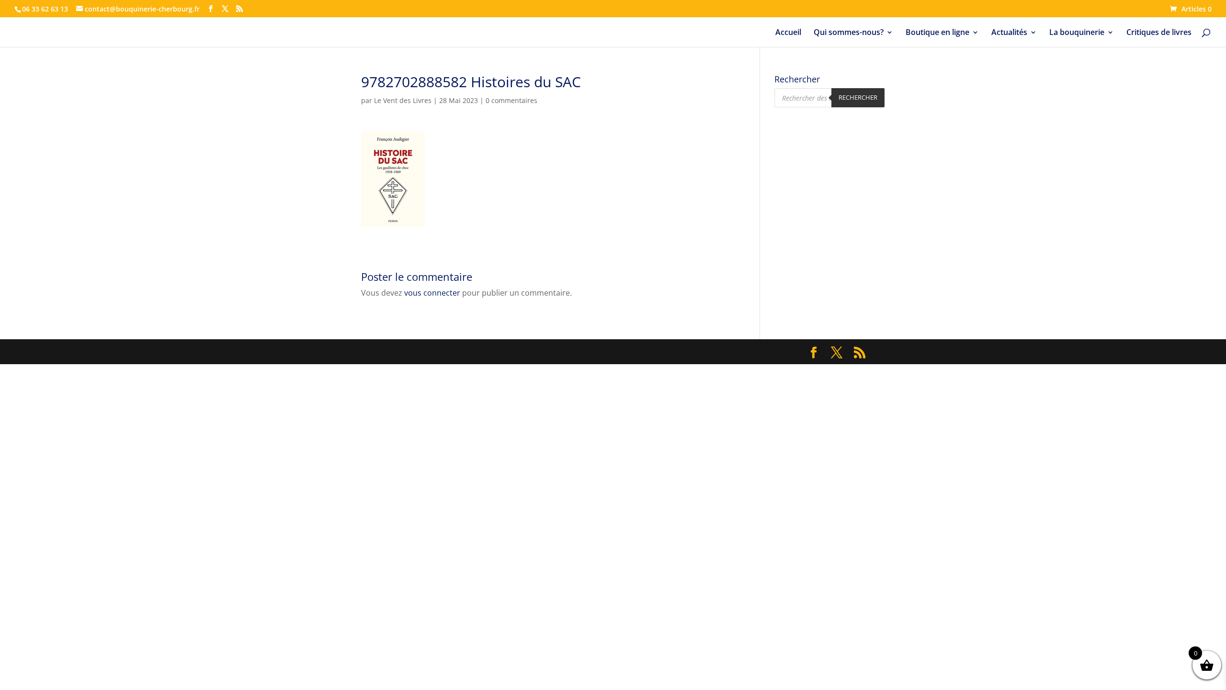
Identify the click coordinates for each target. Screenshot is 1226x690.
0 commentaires (511, 100)
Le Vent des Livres (402, 100)
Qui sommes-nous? (849, 33)
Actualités (1009, 33)
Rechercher (858, 97)
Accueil (788, 33)
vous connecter (432, 293)
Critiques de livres (1159, 33)
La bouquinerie (1076, 33)
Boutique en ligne (937, 33)
